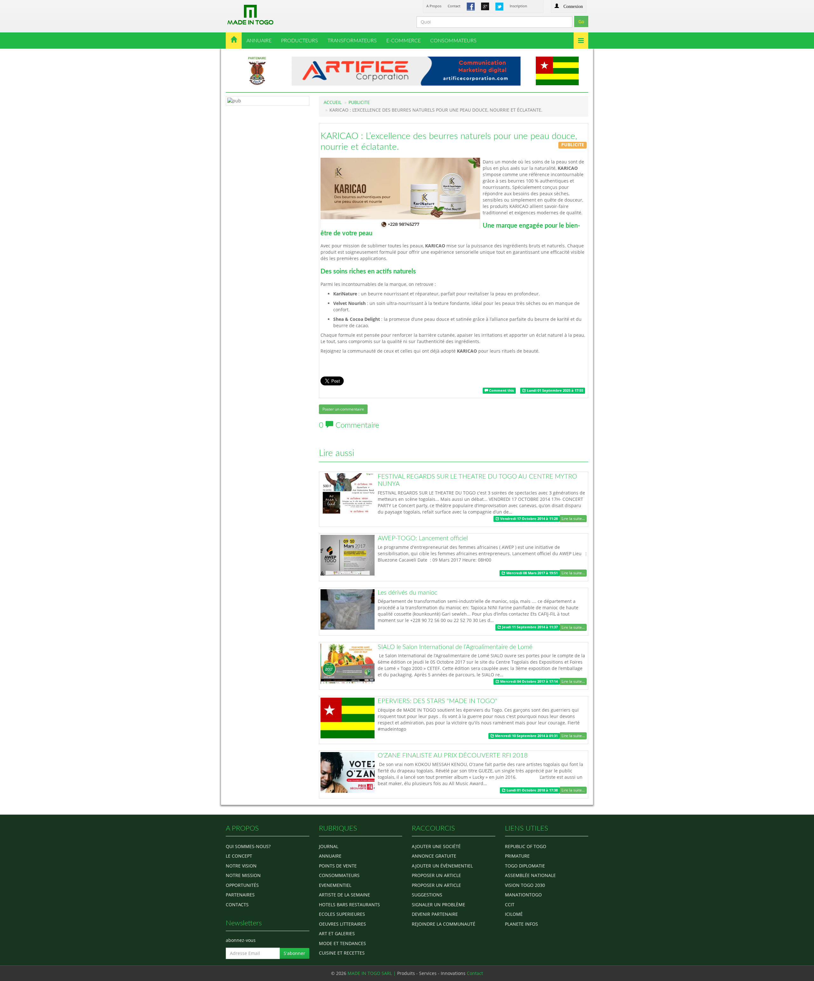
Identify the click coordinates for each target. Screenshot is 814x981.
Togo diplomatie (525, 866)
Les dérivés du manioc (407, 593)
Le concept (239, 856)
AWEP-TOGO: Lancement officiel (423, 538)
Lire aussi (336, 453)
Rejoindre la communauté (443, 924)
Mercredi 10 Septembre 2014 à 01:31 (526, 736)
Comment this (501, 390)
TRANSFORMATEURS (352, 40)
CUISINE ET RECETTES (342, 953)
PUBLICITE (359, 102)
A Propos (433, 5)
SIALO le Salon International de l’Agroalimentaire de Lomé (455, 647)
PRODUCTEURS (299, 40)
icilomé (514, 914)
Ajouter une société (436, 846)
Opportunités (242, 885)
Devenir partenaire (435, 914)
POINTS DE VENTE (338, 866)
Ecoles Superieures (342, 914)
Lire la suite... (573, 518)
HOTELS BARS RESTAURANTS (349, 905)
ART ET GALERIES (337, 933)
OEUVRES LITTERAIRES (342, 924)
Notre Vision (241, 866)
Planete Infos (521, 924)
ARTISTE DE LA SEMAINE (344, 895)
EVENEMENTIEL (335, 885)
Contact (454, 5)
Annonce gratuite (434, 856)
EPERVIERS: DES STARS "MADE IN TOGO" (437, 701)
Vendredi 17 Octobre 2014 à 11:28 (528, 518)
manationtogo (523, 895)
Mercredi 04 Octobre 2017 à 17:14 (528, 681)
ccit (509, 905)
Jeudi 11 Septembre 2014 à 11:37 (529, 627)
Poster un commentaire (343, 409)
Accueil (332, 102)
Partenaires (240, 895)
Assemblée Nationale (530, 875)
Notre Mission (243, 875)
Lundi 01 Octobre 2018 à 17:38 (532, 790)
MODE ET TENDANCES (342, 943)
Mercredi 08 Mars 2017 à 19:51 (531, 573)
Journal (328, 846)
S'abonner (294, 953)
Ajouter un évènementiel (442, 866)
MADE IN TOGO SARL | (372, 973)
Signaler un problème (438, 905)
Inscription (518, 5)
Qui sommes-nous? (248, 846)
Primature (517, 856)
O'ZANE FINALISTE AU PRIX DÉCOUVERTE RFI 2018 (453, 755)
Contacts (237, 905)
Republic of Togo (525, 846)
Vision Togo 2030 (525, 885)
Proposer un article (436, 875)
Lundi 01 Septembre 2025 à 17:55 (554, 390)
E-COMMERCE (403, 40)
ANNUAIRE (259, 40)
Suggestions (427, 895)
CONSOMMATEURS (453, 40)
